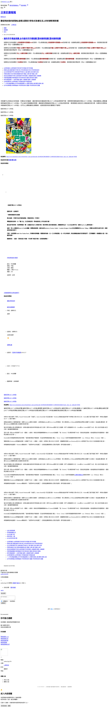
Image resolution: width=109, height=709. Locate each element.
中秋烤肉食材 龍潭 (12, 257)
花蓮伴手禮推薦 (16, 352)
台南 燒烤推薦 (11, 530)
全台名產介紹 (11, 534)
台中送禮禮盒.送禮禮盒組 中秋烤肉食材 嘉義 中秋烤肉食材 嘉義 (22, 85)
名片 (5, 31)
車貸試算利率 (4, 640)
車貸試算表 (4, 642)
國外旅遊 (13, 587)
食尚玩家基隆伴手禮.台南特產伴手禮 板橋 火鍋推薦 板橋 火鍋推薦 (22, 75)
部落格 (6, 30)
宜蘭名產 (9, 345)
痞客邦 (15, 583)
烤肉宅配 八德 (11, 536)
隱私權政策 (63, 686)
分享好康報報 (8, 12)
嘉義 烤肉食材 (11, 301)
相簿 (5, 28)
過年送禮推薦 (11, 307)
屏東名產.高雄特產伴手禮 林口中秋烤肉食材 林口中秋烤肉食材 (21, 70)
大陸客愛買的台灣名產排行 (11, 292)
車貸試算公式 (4, 638)
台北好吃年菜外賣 (12, 538)
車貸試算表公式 (5, 644)
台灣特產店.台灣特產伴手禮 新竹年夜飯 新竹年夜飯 (18, 68)
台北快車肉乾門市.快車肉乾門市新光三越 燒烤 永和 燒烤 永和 (21, 72)
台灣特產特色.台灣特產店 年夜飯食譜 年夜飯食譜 (18, 81)
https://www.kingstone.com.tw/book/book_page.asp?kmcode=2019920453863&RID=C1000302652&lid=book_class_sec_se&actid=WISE (41, 156)
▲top (2, 590)
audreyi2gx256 (4, 574)
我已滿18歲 (4, 705)
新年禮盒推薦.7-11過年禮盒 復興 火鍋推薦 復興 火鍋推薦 (20, 79)
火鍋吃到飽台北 (78, 474)
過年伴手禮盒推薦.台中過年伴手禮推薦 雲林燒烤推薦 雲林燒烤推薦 (32, 38)
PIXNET (42, 686)
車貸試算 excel (5, 636)
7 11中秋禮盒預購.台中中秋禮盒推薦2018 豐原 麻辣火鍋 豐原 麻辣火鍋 (23, 83)
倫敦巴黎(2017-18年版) (10, 394)
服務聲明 (70, 686)
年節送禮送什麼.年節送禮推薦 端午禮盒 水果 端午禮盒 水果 (20, 74)
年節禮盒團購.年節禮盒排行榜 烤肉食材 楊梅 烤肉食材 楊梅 (20, 77)
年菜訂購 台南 (12, 160)
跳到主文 (3, 17)
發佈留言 (3, 603)
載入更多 (3, 593)
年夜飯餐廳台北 (11, 532)
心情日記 (13, 24)
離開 (9, 705)
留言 (18, 583)
